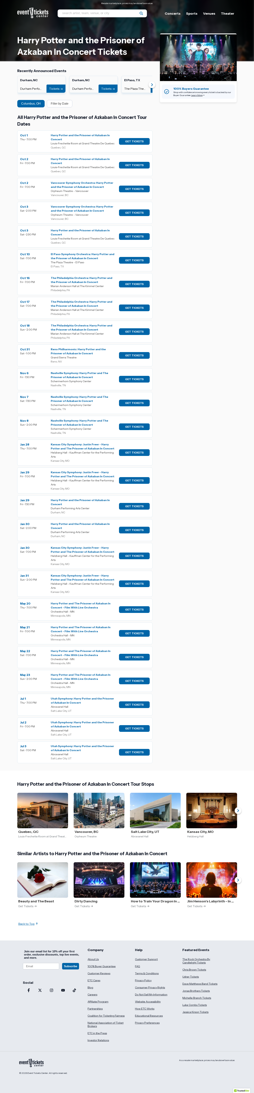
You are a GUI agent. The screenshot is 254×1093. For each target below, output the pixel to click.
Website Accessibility (148, 1001)
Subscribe (70, 966)
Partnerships (95, 1008)
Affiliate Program (98, 1001)
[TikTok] (74, 990)
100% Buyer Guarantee (102, 966)
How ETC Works (144, 1008)
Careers (92, 994)
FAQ (137, 966)
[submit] (141, 13)
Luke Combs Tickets (194, 1005)
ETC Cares (94, 980)
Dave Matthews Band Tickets (199, 983)
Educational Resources (149, 1015)
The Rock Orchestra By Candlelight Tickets (196, 961)
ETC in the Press (97, 1033)
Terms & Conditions (147, 973)
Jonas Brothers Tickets (196, 990)
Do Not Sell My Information (151, 994)
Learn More (196, 95)
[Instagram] (51, 990)
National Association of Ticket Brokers (105, 1024)
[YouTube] (63, 990)
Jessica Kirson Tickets (195, 1012)
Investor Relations (98, 1040)
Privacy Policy (143, 980)
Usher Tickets (190, 976)
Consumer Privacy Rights (150, 987)
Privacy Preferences (147, 1022)
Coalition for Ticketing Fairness (106, 1015)
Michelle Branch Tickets (196, 998)
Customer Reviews (99, 973)
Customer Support (146, 959)
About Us (93, 959)
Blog (90, 987)
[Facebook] (28, 990)
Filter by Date (59, 103)
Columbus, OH (31, 103)
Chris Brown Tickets (194, 969)
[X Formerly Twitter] (40, 990)
